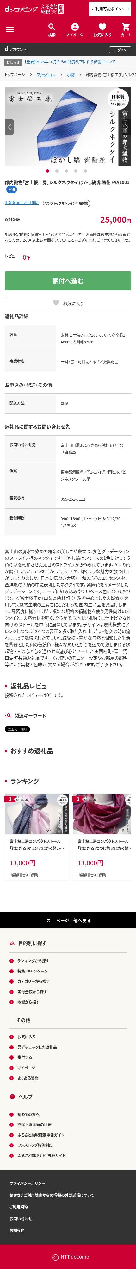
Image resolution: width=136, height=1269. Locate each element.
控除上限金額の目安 (34, 1124)
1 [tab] (48, 171)
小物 (71, 74)
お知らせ (16, 1230)
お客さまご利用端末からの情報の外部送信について (51, 1195)
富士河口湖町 (17, 729)
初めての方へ (28, 1114)
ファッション (46, 74)
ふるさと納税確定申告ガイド (41, 1135)
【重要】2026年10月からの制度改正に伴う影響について (70, 61)
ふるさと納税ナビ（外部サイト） (42, 1155)
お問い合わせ (20, 1218)
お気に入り (102, 34)
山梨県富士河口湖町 (22, 202)
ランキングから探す (33, 960)
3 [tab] (67, 171)
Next (126, 127)
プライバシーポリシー (27, 1183)
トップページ (15, 74)
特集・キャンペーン (32, 971)
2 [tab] (58, 171)
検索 (52, 34)
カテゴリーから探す (33, 981)
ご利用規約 (18, 1206)
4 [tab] (76, 171)
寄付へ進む (68, 280)
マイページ (75, 34)
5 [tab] (86, 171)
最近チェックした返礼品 (37, 1047)
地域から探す (28, 1001)
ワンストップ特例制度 (35, 1145)
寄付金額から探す (32, 991)
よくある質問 (28, 1078)
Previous (9, 127)
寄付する (24, 1057)
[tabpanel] (68, 126)
